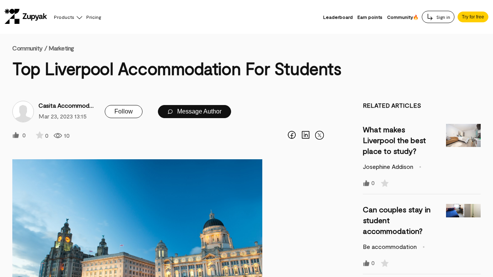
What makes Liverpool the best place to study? (394, 140)
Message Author (198, 111)
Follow (123, 111)
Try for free (473, 17)
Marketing (61, 48)
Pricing (93, 17)
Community (29, 48)
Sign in (442, 17)
